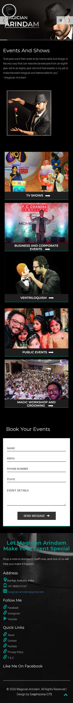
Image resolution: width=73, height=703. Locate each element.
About (11, 635)
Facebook (13, 607)
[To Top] (66, 694)
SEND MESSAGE (34, 516)
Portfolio (12, 646)
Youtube (12, 619)
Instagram (14, 613)
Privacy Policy (15, 652)
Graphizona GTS (41, 694)
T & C (11, 657)
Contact (12, 640)
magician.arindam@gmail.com (26, 591)
